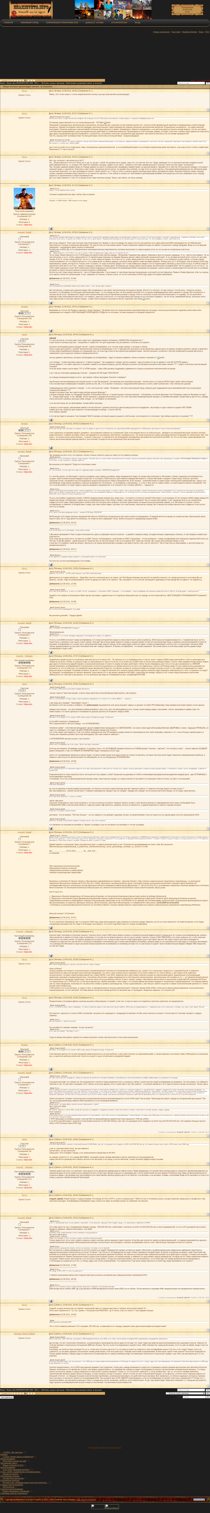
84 (93, 452)
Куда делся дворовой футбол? (16, 1470)
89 (93, 832)
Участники (175, 32)
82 (93, 334)
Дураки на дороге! (10, 1474)
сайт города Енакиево (86, 1500)
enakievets (24, 185)
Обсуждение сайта (8, 1463)
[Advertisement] (75, 56)
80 (92, 232)
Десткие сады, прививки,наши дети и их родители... (25, 1483)
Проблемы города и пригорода (53, 83)
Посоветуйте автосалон (13, 1478)
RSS (207, 32)
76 (92, 91)
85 (93, 568)
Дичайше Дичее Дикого (24, 1334)
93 (92, 1045)
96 (92, 1167)
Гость (24, 91)
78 (92, 157)
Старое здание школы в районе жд (18, 1457)
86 (93, 623)
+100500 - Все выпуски (12, 1452)
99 (92, 1305)
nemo (24, 334)
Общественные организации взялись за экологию (84, 83)
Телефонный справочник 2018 (62, 23)
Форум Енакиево (7, 1459)
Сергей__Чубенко (24, 656)
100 (93, 1334)
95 (92, 1139)
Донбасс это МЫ (94, 23)
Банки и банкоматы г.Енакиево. (16, 1491)
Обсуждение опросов (9, 1476)
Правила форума (189, 32)
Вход (137, 23)
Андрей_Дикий (24, 232)
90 (93, 931)
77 (92, 113)
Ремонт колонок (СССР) (13, 1465)
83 (93, 424)
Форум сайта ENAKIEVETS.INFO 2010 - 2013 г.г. (23, 83)
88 (93, 684)
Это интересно (119, 23)
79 (92, 185)
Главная (8, 23)
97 (92, 1195)
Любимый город (29, 23)
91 (93, 959)
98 (92, 1218)
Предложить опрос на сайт (14, 1461)
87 (93, 656)
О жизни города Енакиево (11, 1485)
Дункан (24, 307)
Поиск (201, 32)
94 (92, 1073)
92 (93, 998)
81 (92, 307)
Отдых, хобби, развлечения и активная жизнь (20, 1472)
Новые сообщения (161, 32)
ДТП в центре (8, 1487)
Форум (2, 83)
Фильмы (4, 1454)
